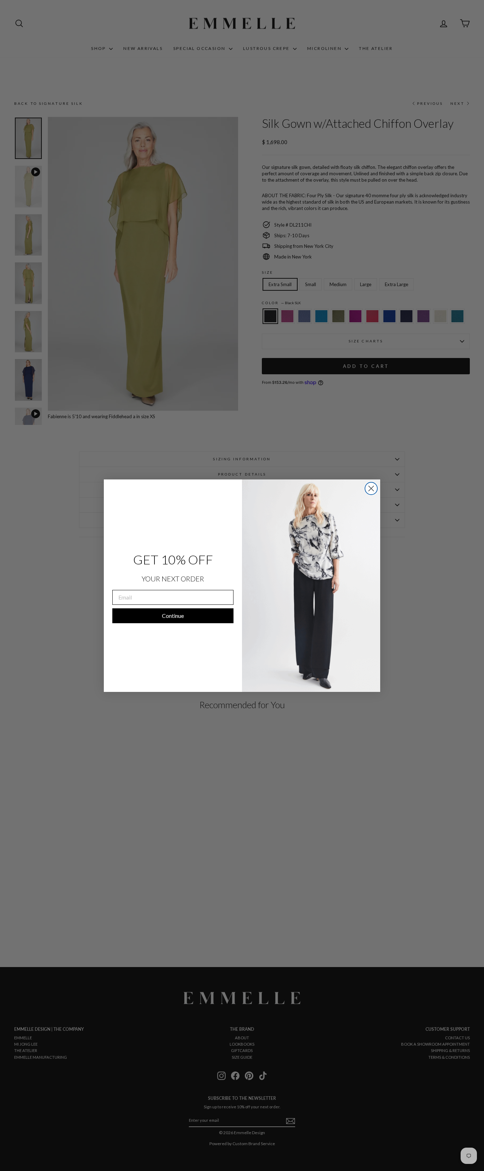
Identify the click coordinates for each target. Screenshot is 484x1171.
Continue (173, 615)
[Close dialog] (371, 488)
